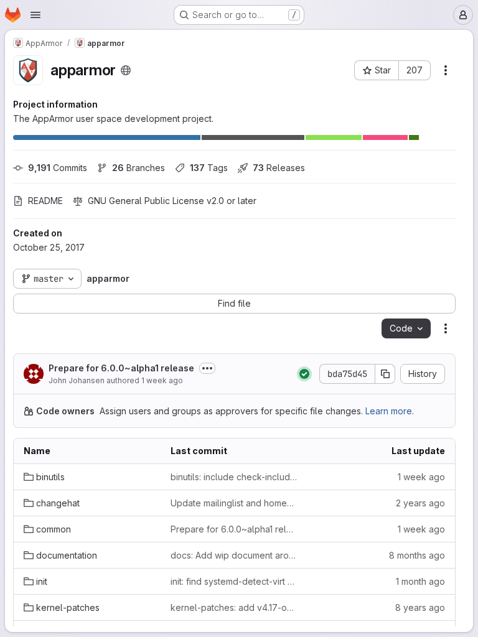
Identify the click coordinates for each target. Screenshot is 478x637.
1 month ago (420, 581)
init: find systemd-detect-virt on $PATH (234, 581)
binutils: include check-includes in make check (234, 477)
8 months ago (417, 555)
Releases (279, 167)
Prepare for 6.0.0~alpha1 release (121, 368)
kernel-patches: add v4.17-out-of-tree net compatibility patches (234, 607)
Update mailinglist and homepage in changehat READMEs (234, 503)
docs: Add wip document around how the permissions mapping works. (234, 555)
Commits (57, 167)
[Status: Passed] (304, 373)
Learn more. (389, 411)
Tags (209, 167)
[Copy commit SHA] (385, 374)
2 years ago (420, 503)
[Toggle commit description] (207, 368)
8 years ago (420, 607)
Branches (138, 167)
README (45, 200)
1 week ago (162, 380)
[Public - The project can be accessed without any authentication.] (126, 70)
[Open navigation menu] (35, 15)
